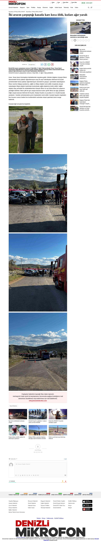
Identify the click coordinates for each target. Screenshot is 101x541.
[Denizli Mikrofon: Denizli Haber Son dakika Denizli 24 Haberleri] (17, 3)
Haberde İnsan (32, 505)
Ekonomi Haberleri (33, 501)
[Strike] (23, 475)
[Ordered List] (25, 475)
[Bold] (16, 475)
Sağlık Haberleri (45, 503)
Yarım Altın (74, 2)
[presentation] (72, 40)
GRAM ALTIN (77, 494)
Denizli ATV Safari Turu (59, 505)
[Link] (34, 475)
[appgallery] (87, 509)
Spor (28, 7)
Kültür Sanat (58, 7)
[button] (75, 40)
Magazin (22, 7)
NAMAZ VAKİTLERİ (14, 494)
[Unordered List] (27, 475)
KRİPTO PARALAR (68, 494)
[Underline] (20, 475)
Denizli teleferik (57, 507)
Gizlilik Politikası (72, 501)
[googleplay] (87, 505)
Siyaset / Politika (45, 505)
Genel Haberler (32, 503)
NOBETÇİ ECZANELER (44, 494)
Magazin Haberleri (45, 501)
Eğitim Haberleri (13, 510)
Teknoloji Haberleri (45, 507)
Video (76, 7)
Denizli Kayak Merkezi (59, 503)
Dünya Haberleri (13, 507)
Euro (59, 2)
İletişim (70, 507)
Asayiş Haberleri (13, 503)
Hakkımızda (71, 503)
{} (35, 475)
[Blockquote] (29, 475)
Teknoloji (66, 7)
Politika (33, 7)
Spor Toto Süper (56, 494)
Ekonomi (45, 7)
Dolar (53, 2)
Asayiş (39, 7)
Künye (69, 505)
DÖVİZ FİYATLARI (87, 494)
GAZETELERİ (23, 494)
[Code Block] (31, 475)
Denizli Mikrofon (21, 537)
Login (65, 459)
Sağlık (51, 7)
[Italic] (18, 475)
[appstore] (87, 501)
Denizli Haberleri (13, 7)
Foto (71, 7)
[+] (38, 475)
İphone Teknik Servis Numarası (17, 512)
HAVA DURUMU (33, 494)
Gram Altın (65, 2)
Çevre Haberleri (13, 505)
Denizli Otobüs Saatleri (59, 501)
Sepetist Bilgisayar (13, 501)
